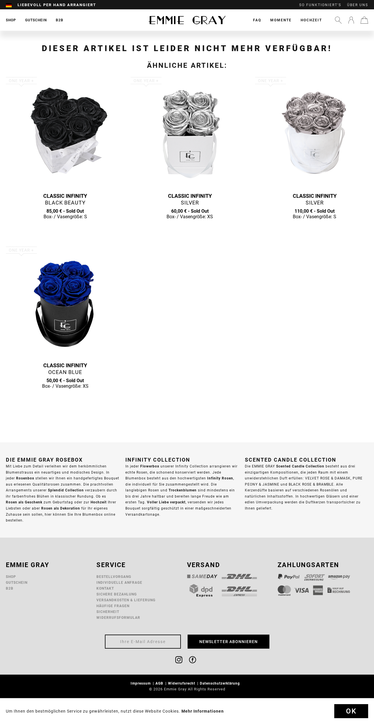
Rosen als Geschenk (24, 502)
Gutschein (16, 582)
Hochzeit (311, 20)
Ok (351, 711)
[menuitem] (12, 5)
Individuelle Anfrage (119, 582)
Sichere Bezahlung (116, 594)
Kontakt (105, 588)
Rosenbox (25, 478)
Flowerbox (149, 466)
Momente (281, 20)
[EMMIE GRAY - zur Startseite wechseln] (187, 20)
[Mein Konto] (351, 20)
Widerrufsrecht (182, 683)
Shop (11, 576)
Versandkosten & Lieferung (125, 600)
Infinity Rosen (220, 478)
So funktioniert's (320, 5)
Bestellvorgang (113, 576)
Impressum (141, 683)
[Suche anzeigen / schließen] (338, 20)
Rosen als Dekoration (60, 508)
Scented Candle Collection (300, 466)
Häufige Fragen (112, 606)
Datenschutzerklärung (220, 683)
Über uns (357, 5)
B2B (9, 588)
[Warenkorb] (364, 20)
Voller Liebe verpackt (166, 502)
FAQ (257, 20)
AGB (160, 683)
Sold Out (65, 228)
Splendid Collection (66, 490)
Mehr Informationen (202, 711)
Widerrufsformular (118, 617)
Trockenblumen (183, 490)
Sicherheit (107, 611)
